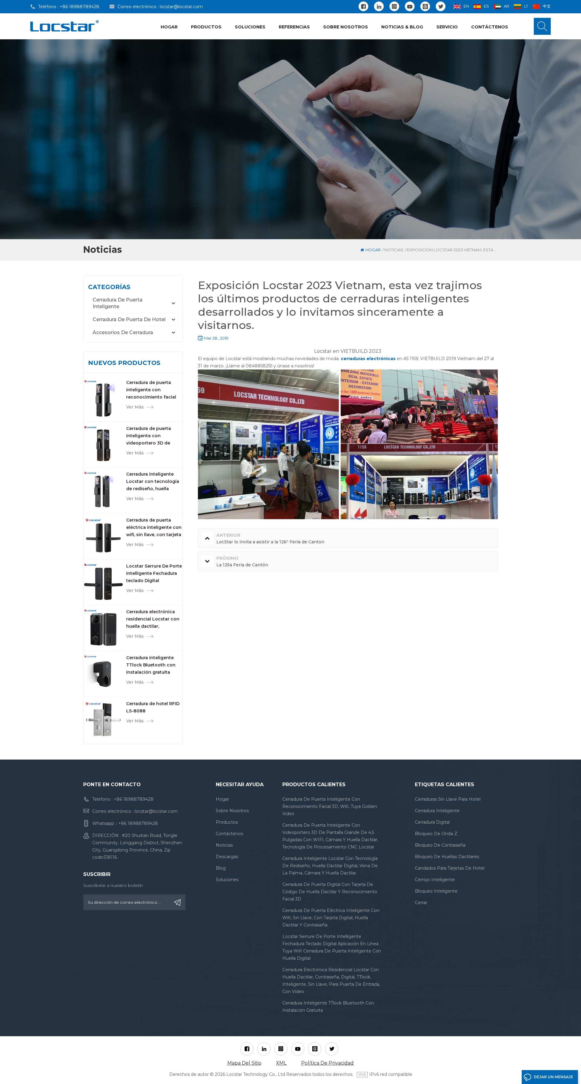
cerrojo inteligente (435, 879)
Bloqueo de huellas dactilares (447, 856)
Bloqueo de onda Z (436, 833)
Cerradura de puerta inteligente (118, 303)
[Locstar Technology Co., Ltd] (64, 25)
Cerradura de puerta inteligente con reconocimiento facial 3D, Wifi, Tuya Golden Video (151, 390)
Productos (206, 27)
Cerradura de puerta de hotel (129, 319)
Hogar (169, 27)
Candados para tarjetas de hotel (449, 868)
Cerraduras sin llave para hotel (448, 799)
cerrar (421, 902)
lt (526, 6)
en (466, 6)
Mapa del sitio (244, 1063)
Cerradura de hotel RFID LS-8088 (152, 707)
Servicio (447, 27)
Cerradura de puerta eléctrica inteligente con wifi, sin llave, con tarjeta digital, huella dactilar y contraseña (154, 527)
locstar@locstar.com (181, 6)
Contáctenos (489, 27)
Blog (221, 868)
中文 (547, 6)
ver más (135, 407)
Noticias (393, 249)
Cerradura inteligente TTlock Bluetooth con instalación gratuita (151, 665)
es (486, 6)
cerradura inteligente (437, 810)
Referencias (294, 27)
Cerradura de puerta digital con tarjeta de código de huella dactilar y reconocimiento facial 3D (329, 892)
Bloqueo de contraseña (440, 845)
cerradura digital (432, 822)
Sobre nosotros (345, 27)
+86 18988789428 (79, 6)
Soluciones (250, 27)
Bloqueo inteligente (436, 891)
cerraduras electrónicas (369, 358)
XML (281, 1063)
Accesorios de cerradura (123, 332)
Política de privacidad (327, 1063)
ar (506, 6)
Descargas (227, 856)
